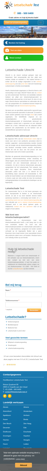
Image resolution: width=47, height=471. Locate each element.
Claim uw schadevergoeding (16, 23)
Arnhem (27, 415)
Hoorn (5, 444)
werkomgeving (10, 84)
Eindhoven (7, 432)
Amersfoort (7, 411)
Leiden (26, 444)
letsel (32, 115)
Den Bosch (7, 423)
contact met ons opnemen (23, 206)
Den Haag (27, 423)
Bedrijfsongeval (13, 325)
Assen (5, 419)
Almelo (5, 407)
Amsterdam (28, 411)
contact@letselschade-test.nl (16, 392)
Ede (25, 428)
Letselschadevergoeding (16, 348)
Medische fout (12, 328)
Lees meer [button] (20, 459)
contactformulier (18, 269)
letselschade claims (30, 139)
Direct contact (15, 58)
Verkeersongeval (13, 322)
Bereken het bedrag (17, 43)
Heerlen (6, 440)
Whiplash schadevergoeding (17, 342)
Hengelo (27, 440)
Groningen (7, 436)
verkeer (38, 82)
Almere (26, 407)
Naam (8, 290)
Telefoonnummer (12, 300)
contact (39, 93)
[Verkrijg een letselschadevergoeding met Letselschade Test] (23, 5)
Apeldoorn (7, 415)
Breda (26, 419)
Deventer (6, 428)
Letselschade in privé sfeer (16, 331)
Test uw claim (16, 50)
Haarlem (27, 436)
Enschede (27, 432)
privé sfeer (24, 84)
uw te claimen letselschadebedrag (29, 202)
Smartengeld (12, 345)
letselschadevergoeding (28, 106)
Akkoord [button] (23, 465)
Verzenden (34, 310)
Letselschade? (15, 317)
